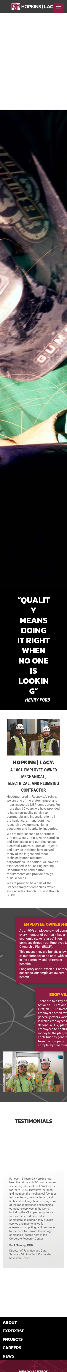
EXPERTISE (13, 1331)
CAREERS (12, 1347)
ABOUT (10, 1322)
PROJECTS (13, 1339)
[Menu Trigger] (58, 8)
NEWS (8, 1356)
